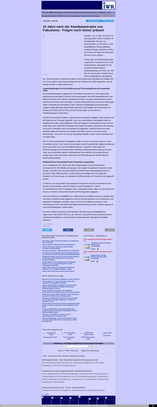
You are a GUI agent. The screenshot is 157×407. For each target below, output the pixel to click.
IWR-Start (45, 12)
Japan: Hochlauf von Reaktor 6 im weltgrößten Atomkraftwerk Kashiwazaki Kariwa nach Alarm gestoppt (61, 291)
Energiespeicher (78, 379)
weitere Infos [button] (104, 406)
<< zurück (45, 394)
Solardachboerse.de (49, 376)
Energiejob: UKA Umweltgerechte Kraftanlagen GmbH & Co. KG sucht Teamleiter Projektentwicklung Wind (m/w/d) (61, 253)
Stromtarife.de (65, 390)
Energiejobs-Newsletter (49, 16)
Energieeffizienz (92, 379)
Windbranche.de (54, 374)
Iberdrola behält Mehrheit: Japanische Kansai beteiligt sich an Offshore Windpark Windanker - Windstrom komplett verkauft (59, 299)
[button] (47, 229)
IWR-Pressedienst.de (65, 363)
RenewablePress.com (66, 376)
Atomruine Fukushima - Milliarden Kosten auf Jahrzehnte (60, 250)
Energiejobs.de (47, 365)
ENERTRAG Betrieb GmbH (88, 338)
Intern (109, 12)
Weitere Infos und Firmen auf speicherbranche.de (58, 271)
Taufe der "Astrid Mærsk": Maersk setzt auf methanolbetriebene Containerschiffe (56, 315)
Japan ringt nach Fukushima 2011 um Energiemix (58, 244)
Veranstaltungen (74, 16)
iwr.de (44, 374)
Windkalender (47, 382)
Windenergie (59, 12)
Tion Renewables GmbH (69, 338)
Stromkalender (59, 382)
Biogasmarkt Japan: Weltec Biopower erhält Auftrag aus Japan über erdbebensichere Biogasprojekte (60, 295)
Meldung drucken (93, 21)
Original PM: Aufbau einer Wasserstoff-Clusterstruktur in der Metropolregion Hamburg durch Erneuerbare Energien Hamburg (60, 258)
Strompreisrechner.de (50, 390)
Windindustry (102, 376)
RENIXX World (63, 16)
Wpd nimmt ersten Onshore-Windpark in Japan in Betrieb (60, 279)
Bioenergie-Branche (100, 374)
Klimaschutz (103, 379)
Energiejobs (102, 12)
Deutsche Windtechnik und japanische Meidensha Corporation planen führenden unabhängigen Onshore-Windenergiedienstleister (60, 310)
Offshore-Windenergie (69, 374)
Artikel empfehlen (108, 21)
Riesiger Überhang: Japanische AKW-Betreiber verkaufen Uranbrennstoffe (57, 247)
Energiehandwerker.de (96, 390)
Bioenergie (93, 12)
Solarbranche (84, 12)
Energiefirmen (65, 379)
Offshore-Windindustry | (51, 379)
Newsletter (95, 16)
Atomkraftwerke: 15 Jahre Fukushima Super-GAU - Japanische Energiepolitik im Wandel (59, 282)
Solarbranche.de (85, 374)
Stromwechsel (86, 16)
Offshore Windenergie (71, 12)
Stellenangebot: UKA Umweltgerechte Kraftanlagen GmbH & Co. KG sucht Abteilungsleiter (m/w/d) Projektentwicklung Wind (59, 263)
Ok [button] (153, 406)
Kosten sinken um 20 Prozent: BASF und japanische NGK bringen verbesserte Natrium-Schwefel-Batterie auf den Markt (61, 305)
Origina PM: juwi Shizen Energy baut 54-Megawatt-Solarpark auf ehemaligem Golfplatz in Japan (58, 268)
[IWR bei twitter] (106, 16)
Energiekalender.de (68, 365)
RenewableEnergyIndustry (86, 376)
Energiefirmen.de (88, 363)
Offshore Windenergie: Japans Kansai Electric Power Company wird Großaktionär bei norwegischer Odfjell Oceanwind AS (59, 319)
